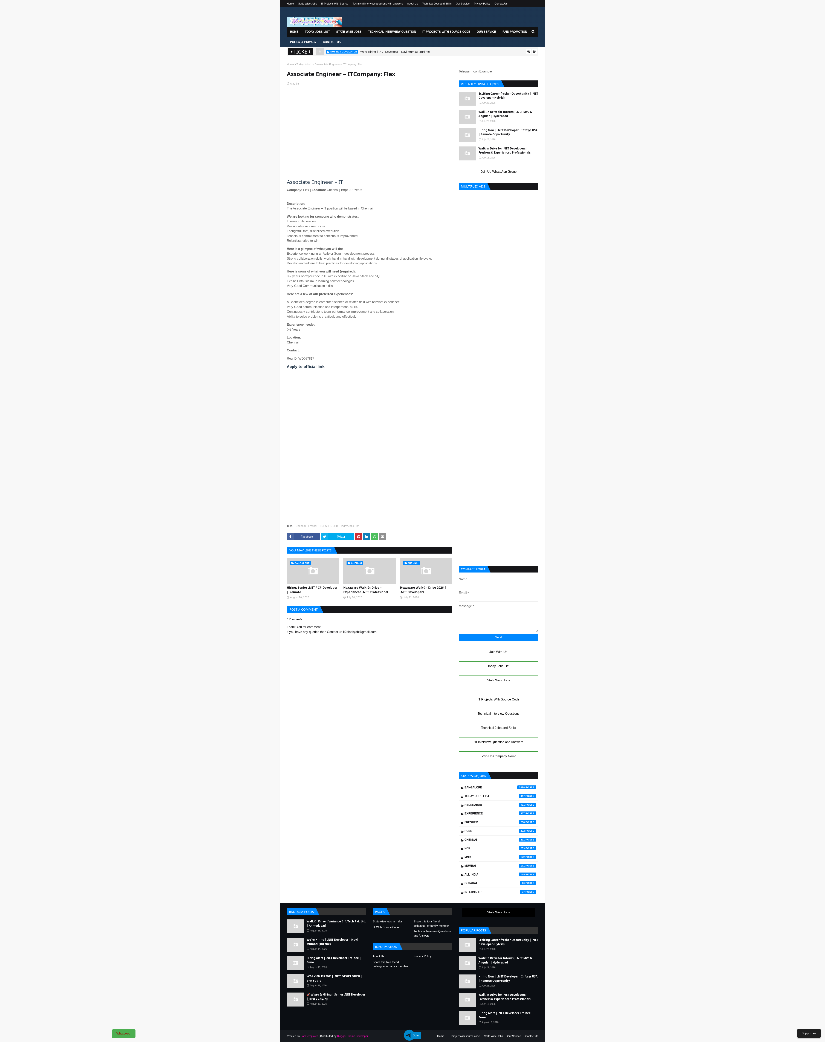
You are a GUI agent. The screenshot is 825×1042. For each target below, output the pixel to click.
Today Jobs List (305, 64)
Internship (494, 892)
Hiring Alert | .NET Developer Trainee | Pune (388, 52)
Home (290, 3)
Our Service (463, 3)
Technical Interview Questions (498, 713)
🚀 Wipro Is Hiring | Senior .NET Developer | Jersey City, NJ (336, 997)
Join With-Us (498, 652)
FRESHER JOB (329, 526)
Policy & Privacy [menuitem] (303, 42)
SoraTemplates (309, 1036)
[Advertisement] (369, 99)
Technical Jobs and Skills (437, 3)
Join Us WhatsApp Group (498, 171)
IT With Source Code (386, 927)
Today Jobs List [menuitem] (317, 31)
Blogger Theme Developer (352, 1036)
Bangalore (494, 787)
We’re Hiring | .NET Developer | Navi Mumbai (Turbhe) (332, 942)
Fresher (312, 526)
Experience (494, 813)
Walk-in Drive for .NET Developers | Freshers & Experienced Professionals (504, 150)
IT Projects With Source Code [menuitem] (446, 31)
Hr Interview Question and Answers (498, 742)
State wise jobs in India (387, 921)
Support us (809, 1033)
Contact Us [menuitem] (332, 42)
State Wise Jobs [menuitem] (349, 31)
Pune (494, 831)
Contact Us (501, 3)
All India (494, 874)
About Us (412, 3)
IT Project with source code (464, 1036)
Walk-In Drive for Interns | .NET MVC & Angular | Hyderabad (505, 114)
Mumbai (494, 865)
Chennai (301, 526)
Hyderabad (494, 805)
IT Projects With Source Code (498, 699)
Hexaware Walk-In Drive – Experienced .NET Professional (365, 589)
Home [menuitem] (294, 31)
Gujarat (494, 883)
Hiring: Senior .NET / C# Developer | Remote (312, 589)
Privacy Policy (482, 3)
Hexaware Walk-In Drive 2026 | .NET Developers (423, 589)
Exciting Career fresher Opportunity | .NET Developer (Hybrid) (508, 96)
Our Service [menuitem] (486, 31)
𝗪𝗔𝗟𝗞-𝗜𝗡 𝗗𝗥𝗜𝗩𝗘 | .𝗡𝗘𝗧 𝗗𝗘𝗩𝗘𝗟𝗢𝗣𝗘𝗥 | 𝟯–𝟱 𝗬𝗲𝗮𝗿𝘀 (334, 978)
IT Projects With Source (334, 3)
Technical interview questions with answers (378, 3)
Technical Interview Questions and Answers (432, 933)
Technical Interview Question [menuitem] (392, 31)
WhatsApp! (123, 1033)
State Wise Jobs (307, 3)
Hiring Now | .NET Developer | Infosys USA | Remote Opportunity (508, 132)
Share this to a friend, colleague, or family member (431, 923)
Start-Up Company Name (498, 756)
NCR (494, 848)
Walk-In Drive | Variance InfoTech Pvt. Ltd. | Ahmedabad (336, 923)
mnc (494, 857)
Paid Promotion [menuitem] (515, 31)
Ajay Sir (294, 83)
